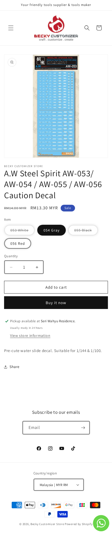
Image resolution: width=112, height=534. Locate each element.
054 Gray (51, 230)
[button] (11, 28)
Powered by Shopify (79, 524)
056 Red (17, 243)
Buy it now (56, 302)
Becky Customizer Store (47, 524)
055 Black (86, 231)
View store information (30, 335)
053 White (22, 231)
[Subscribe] (83, 428)
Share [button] (15, 366)
